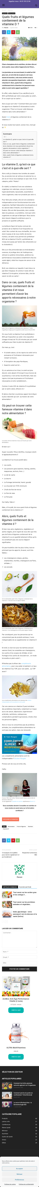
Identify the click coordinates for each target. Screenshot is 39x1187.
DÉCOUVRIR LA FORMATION (10, 819)
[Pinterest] (13, 32)
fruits (8, 117)
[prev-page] (3, 921)
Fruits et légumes (21, 826)
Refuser (19, 1174)
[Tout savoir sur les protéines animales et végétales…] (7, 904)
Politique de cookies (10, 1184)
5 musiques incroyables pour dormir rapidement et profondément (10, 855)
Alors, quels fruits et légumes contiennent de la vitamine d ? (18, 156)
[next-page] (6, 921)
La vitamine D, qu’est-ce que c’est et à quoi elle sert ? (18, 140)
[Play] (19, 743)
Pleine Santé (12, 13)
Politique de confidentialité (26, 1184)
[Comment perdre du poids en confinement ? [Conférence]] (7, 1095)
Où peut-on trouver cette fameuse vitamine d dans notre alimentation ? (17, 152)
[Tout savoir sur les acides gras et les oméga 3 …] (7, 894)
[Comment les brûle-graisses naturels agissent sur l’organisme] (7, 1085)
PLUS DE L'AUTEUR (25, 887)
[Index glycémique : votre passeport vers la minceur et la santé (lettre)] (7, 914)
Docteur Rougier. (20, 758)
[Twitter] (9, 32)
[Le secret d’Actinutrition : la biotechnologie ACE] (7, 1104)
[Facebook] (4, 32)
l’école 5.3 (32, 801)
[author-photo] (19, 874)
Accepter (19, 1169)
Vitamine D (6, 829)
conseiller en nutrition (17, 801)
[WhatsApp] (18, 32)
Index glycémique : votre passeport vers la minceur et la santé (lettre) (25, 914)
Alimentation (11, 826)
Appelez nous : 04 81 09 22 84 (19, 1)
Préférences (19, 1180)
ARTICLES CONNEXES (10, 887)
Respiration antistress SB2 (29, 854)
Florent (6, 27)
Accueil (4, 10)
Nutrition (10, 10)
